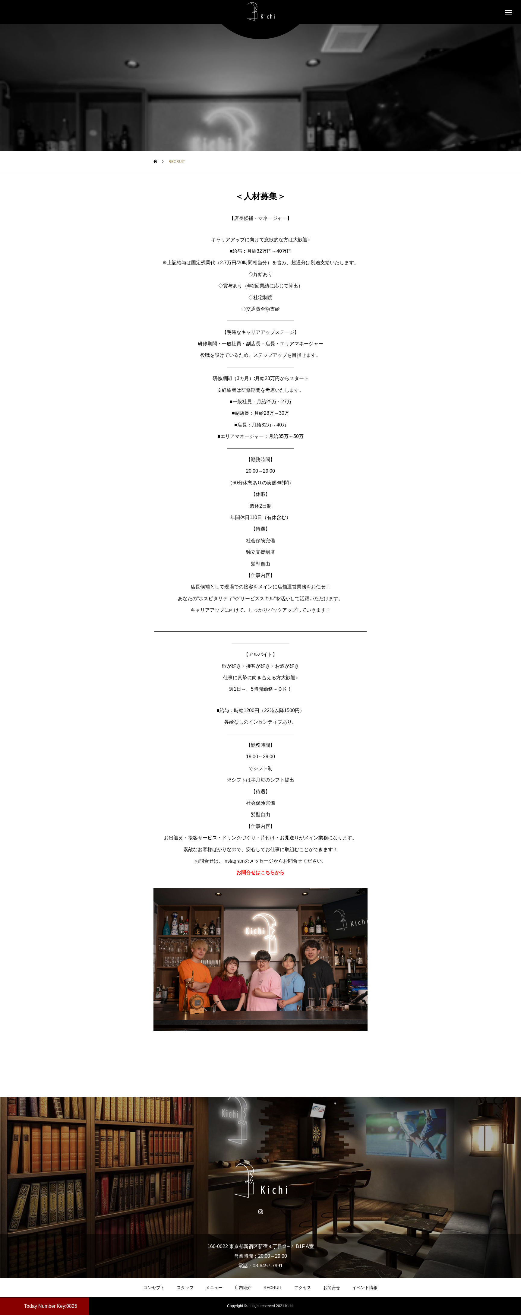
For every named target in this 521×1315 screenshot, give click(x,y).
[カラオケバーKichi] (260, 12)
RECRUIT (273, 1287)
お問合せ (331, 1287)
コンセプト (154, 1287)
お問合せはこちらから (260, 872)
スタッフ (185, 1287)
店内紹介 (243, 1287)
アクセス (302, 1287)
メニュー (214, 1287)
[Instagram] (260, 1211)
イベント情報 (364, 1287)
